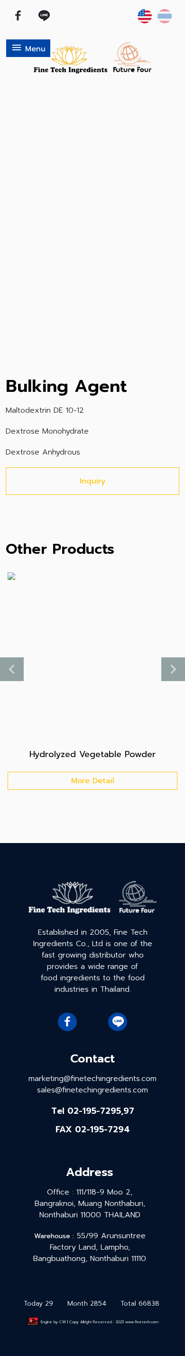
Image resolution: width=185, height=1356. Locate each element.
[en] (145, 16)
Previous (12, 669)
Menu (28, 48)
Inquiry (92, 481)
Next (173, 669)
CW (62, 1322)
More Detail (92, 781)
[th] (165, 16)
